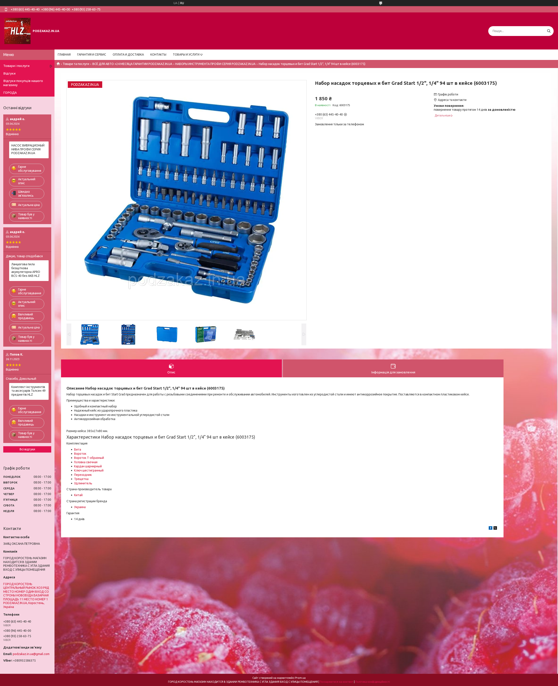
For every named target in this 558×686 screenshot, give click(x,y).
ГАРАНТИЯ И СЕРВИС (91, 54)
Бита (77, 449)
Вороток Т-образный (89, 458)
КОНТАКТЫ (158, 54)
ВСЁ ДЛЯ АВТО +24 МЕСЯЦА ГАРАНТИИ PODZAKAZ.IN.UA (132, 64)
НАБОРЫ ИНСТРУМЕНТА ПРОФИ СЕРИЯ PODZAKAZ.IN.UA (215, 64)
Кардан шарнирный (88, 466)
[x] (495, 528)
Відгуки (9, 73)
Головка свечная (85, 462)
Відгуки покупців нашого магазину (23, 83)
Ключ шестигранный (89, 470)
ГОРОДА (10, 92)
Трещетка (81, 479)
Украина (80, 507)
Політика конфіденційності (372, 681)
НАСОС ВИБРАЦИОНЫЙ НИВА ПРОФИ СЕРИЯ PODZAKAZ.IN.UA (27, 149)
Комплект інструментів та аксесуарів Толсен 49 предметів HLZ (28, 390)
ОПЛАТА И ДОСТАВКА (128, 54)
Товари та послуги (76, 64)
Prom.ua (300, 677)
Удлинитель (83, 483)
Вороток (80, 453)
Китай (78, 495)
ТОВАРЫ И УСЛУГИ (186, 54)
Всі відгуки (27, 449)
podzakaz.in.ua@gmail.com (31, 654)
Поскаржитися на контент (336, 681)
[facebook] (490, 528)
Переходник (83, 475)
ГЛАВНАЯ (64, 54)
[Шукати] (549, 31)
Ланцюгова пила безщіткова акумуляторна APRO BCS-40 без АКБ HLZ (25, 269)
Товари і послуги (16, 66)
